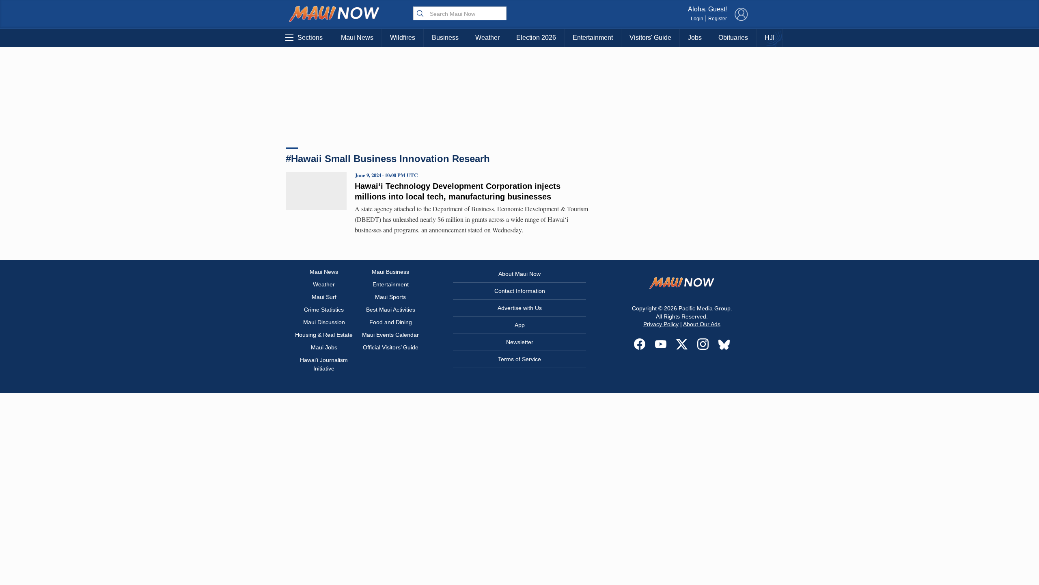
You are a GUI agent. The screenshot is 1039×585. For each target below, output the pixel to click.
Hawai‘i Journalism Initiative (324, 364)
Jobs (695, 37)
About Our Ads (701, 324)
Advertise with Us (520, 308)
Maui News (357, 37)
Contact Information (519, 291)
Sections (310, 37)
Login (697, 19)
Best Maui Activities (390, 309)
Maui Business (390, 272)
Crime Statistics (324, 309)
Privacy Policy (661, 324)
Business (445, 37)
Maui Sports (390, 297)
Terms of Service (519, 359)
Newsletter (519, 342)
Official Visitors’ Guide (390, 347)
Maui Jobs (324, 347)
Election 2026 (536, 37)
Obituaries (733, 37)
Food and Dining (390, 322)
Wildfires (402, 37)
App (520, 325)
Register (717, 19)
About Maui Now (519, 274)
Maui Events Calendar (390, 335)
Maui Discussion (324, 322)
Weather (487, 37)
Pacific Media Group (705, 308)
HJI (769, 37)
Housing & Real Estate (324, 335)
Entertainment (593, 37)
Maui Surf (324, 297)
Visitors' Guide (650, 37)
